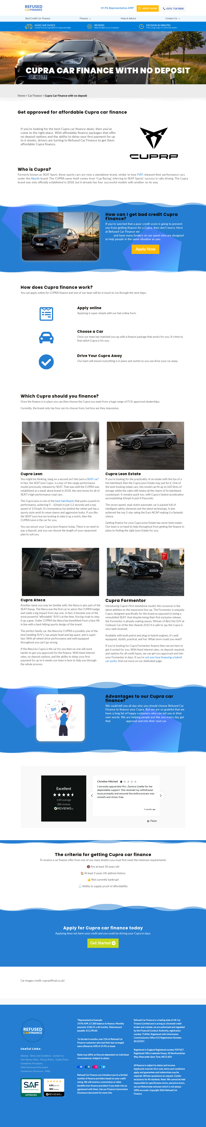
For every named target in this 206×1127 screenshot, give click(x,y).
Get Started (100, 943)
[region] (126, 795)
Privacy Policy (47, 1060)
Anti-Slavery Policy (30, 1060)
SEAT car (92, 479)
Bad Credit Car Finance (37, 18)
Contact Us (171, 18)
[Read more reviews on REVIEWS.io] (63, 809)
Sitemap (24, 1056)
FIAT (140, 174)
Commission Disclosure (32, 1071)
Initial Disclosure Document (34, 1067)
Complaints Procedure (31, 1063)
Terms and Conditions (40, 1056)
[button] (92, 796)
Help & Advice (128, 18)
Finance (84, 18)
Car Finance (35, 95)
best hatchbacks (64, 501)
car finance (118, 721)
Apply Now (145, 249)
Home (21, 95)
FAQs (47, 1071)
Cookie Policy (62, 1060)
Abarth (35, 178)
